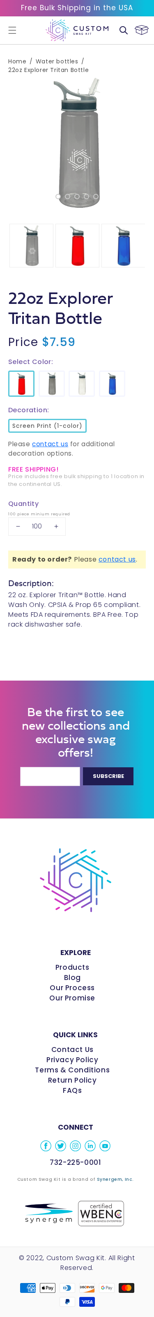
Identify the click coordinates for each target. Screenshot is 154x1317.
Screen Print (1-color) (46, 424)
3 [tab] (77, 196)
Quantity (23, 503)
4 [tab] (86, 196)
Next (142, 143)
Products (72, 967)
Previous (12, 143)
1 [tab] (58, 196)
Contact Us (72, 1049)
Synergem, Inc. (115, 1179)
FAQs (72, 1090)
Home (17, 61)
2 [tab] (67, 196)
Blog (72, 977)
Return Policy (72, 1080)
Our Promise (72, 998)
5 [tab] (96, 196)
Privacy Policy (72, 1060)
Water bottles (57, 61)
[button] (12, 30)
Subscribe (108, 776)
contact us (50, 444)
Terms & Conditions (72, 1070)
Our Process (72, 988)
